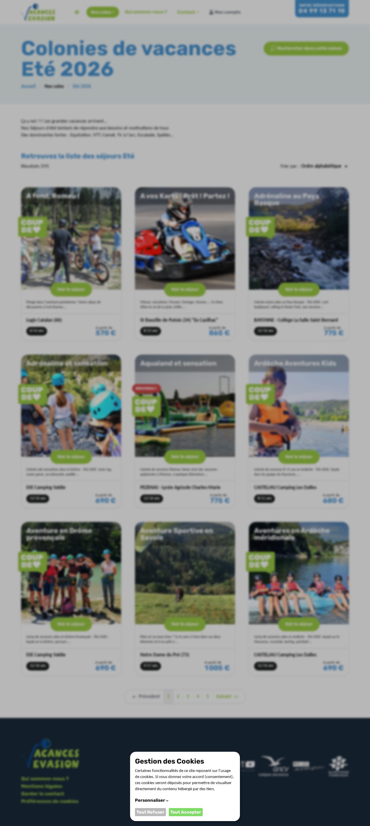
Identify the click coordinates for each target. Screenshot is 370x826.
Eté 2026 (82, 86)
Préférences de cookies (49, 801)
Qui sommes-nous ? (146, 11)
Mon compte (227, 12)
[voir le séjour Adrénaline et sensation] (71, 431)
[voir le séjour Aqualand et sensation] (185, 431)
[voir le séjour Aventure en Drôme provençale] (71, 598)
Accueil (77, 12)
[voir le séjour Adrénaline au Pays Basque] (299, 264)
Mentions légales (41, 786)
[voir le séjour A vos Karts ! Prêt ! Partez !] (185, 264)
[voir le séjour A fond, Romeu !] (71, 264)
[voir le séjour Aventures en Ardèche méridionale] (299, 598)
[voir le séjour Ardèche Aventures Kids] (299, 431)
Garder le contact (42, 794)
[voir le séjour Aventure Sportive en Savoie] (185, 598)
